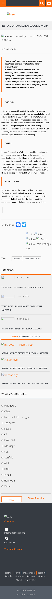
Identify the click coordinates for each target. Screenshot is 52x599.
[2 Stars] (40, 234)
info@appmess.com (14, 532)
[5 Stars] (31, 244)
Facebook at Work (32, 258)
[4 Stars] (41, 239)
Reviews (31, 576)
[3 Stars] (31, 239)
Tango (7, 474)
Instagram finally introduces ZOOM (21, 328)
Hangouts (9, 480)
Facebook (17, 258)
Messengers (29, 572)
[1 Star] (30, 234)
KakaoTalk (10, 440)
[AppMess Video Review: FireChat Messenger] (9, 375)
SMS (6, 451)
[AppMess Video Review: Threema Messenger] (17, 344)
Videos (41, 576)
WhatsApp (10, 405)
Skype (7, 428)
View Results (36, 498)
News (17, 572)
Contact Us (30, 580)
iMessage (9, 446)
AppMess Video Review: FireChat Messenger (24, 383)
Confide (8, 457)
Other (7, 486)
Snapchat (9, 423)
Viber (7, 411)
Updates (19, 576)
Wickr (7, 463)
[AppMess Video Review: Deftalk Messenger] (9, 360)
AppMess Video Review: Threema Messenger (25, 353)
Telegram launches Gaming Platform (22, 287)
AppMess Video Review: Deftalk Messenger (24, 368)
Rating (41, 572)
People (8, 576)
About (19, 580)
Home (8, 572)
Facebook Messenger (16, 417)
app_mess (9, 542)
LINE (6, 469)
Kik (5, 434)
